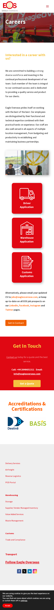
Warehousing (11, 495)
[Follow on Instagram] (35, 571)
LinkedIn (13, 305)
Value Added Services (14, 514)
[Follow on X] (24, 571)
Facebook (24, 305)
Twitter (9, 309)
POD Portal (10, 482)
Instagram (35, 305)
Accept (7, 606)
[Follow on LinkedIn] (30, 571)
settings (24, 601)
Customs (9, 533)
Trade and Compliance (15, 539)
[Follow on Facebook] (19, 571)
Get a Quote (27, 383)
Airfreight (9, 469)
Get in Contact (16, 323)
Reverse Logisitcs (13, 476)
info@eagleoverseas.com (27, 373)
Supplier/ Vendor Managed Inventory (21, 508)
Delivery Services (12, 463)
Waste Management (14, 520)
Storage (9, 501)
